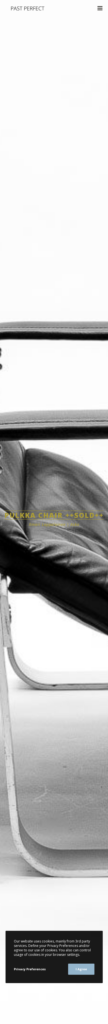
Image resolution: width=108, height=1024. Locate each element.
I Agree (81, 969)
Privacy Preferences (30, 969)
